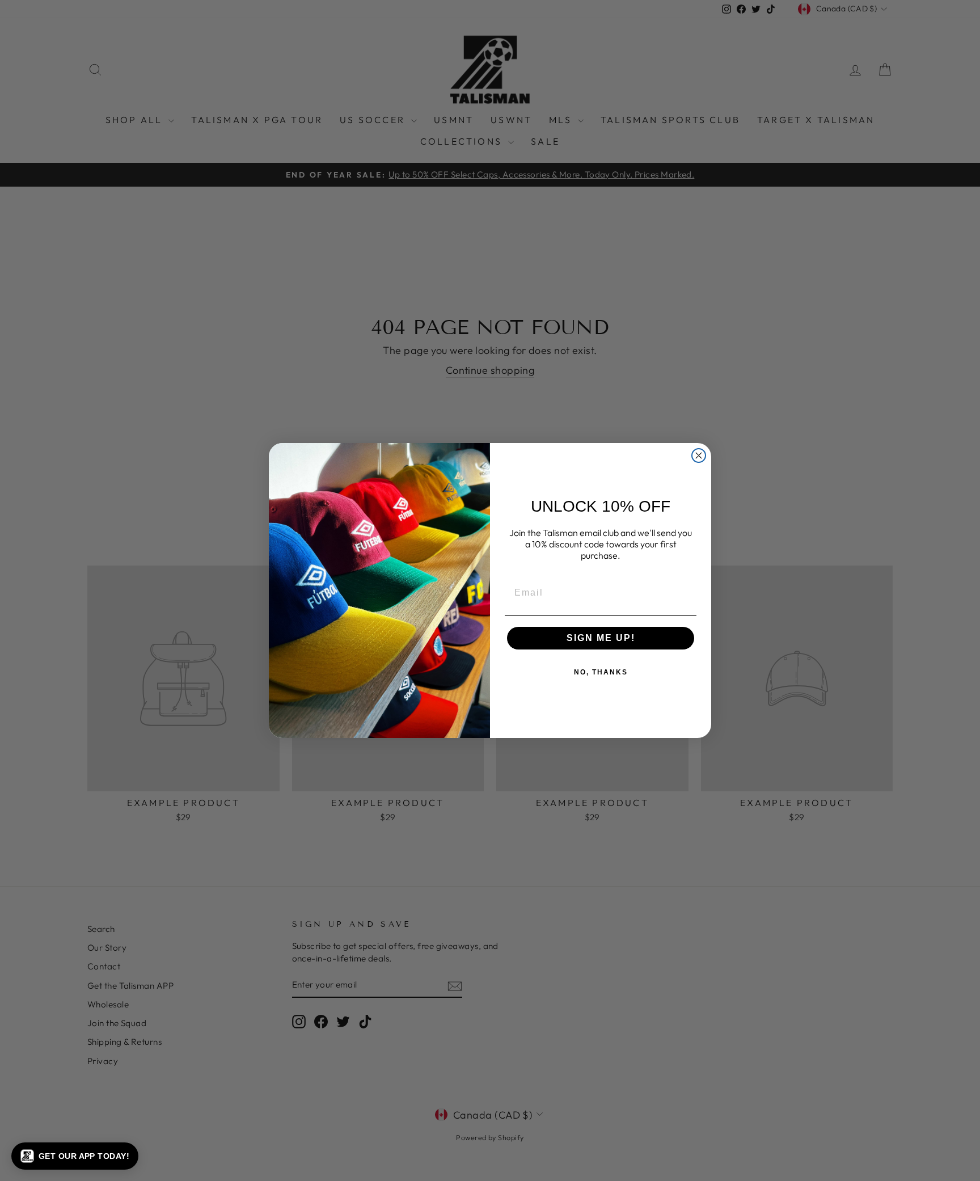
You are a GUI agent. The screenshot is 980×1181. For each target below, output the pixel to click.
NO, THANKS (601, 672)
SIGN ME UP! (601, 638)
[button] (74, 1156)
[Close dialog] (699, 455)
